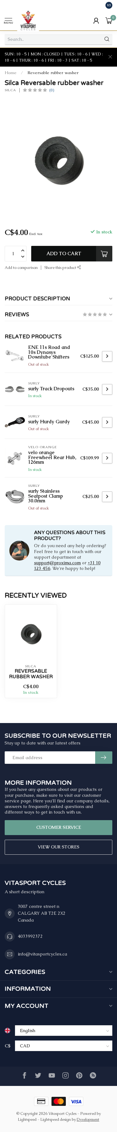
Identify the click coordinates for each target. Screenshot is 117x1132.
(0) (51, 90)
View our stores (58, 847)
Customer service (58, 827)
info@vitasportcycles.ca (42, 954)
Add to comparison (21, 267)
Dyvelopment (88, 1119)
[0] (108, 20)
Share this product (60, 267)
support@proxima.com (57, 563)
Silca (10, 90)
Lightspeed (27, 1119)
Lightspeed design (55, 1119)
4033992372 (30, 936)
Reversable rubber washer (53, 72)
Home (11, 72)
